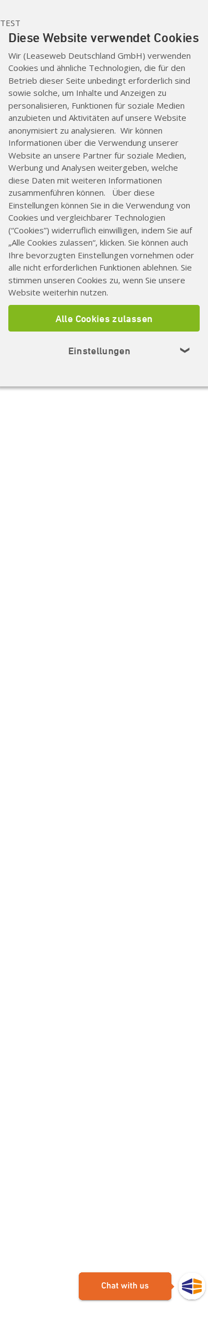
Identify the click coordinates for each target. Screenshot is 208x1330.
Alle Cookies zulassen (104, 318)
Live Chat (142, 1286)
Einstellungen (129, 350)
